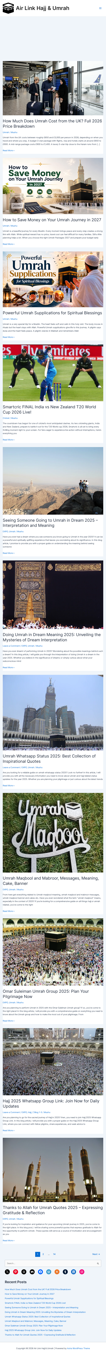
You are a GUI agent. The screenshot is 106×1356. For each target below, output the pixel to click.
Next (96, 1254)
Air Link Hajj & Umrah (42, 8)
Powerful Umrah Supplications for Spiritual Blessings (52, 312)
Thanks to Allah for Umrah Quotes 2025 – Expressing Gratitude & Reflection (40, 1335)
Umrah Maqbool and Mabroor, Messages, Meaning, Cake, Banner (35, 1321)
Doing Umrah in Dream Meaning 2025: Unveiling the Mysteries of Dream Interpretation (45, 1312)
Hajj (29, 1112)
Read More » (8, 150)
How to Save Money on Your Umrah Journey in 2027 (52, 219)
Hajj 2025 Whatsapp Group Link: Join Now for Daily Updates (33, 1330)
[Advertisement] (53, 37)
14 (54, 1254)
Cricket (6, 418)
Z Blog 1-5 (37, 1112)
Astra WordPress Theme (78, 1348)
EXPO (5, 531)
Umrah (6, 132)
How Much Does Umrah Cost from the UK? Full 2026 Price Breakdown (38, 1289)
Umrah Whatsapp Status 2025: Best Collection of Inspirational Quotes (37, 1316)
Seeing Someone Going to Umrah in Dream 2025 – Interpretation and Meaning (41, 1307)
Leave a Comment (11, 646)
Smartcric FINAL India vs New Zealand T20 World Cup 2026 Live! (35, 1303)
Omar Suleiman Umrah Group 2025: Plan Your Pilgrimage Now (34, 1325)
